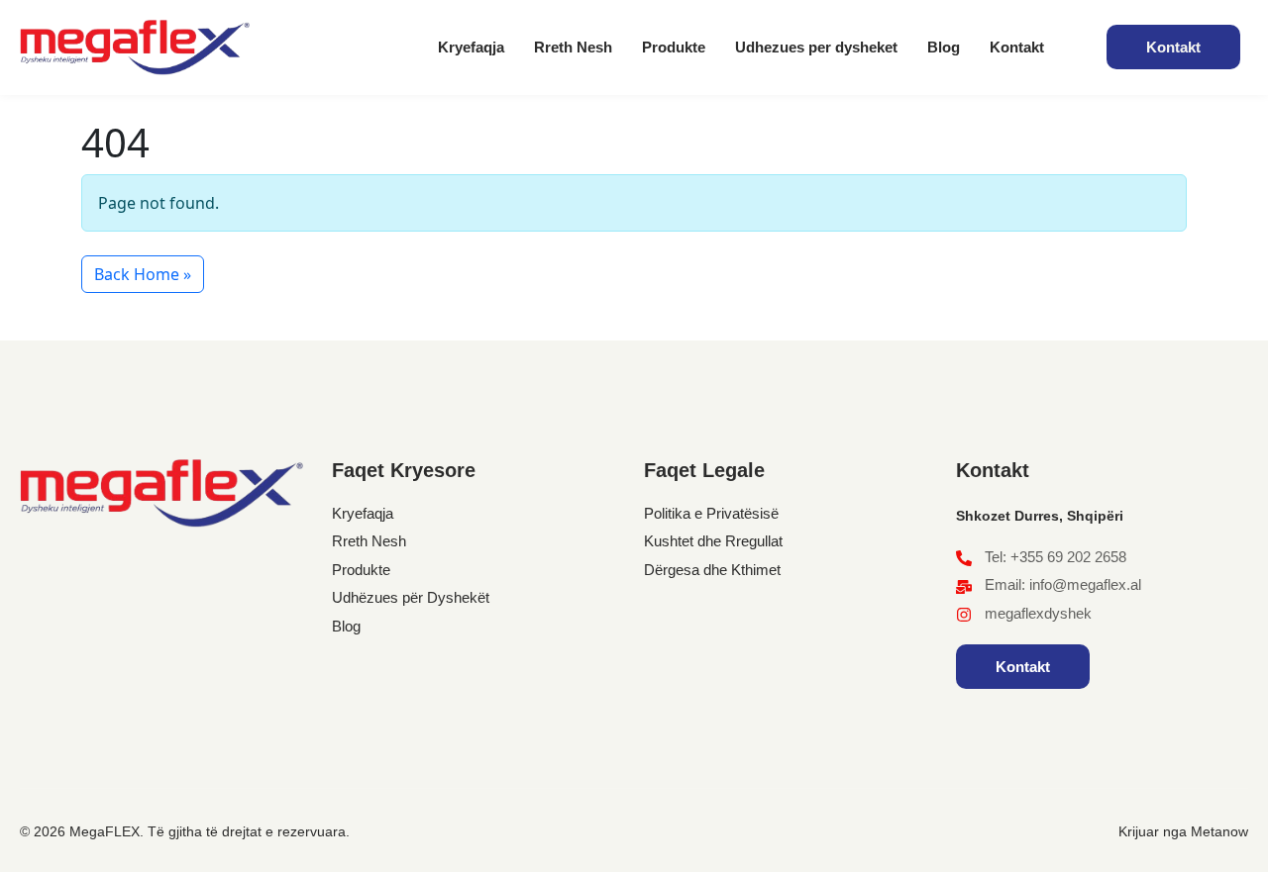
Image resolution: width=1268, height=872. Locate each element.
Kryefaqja (471, 47)
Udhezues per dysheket (816, 47)
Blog (943, 47)
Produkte (673, 47)
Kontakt (1017, 47)
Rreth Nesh (573, 47)
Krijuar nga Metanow (1183, 831)
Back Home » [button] (142, 274)
